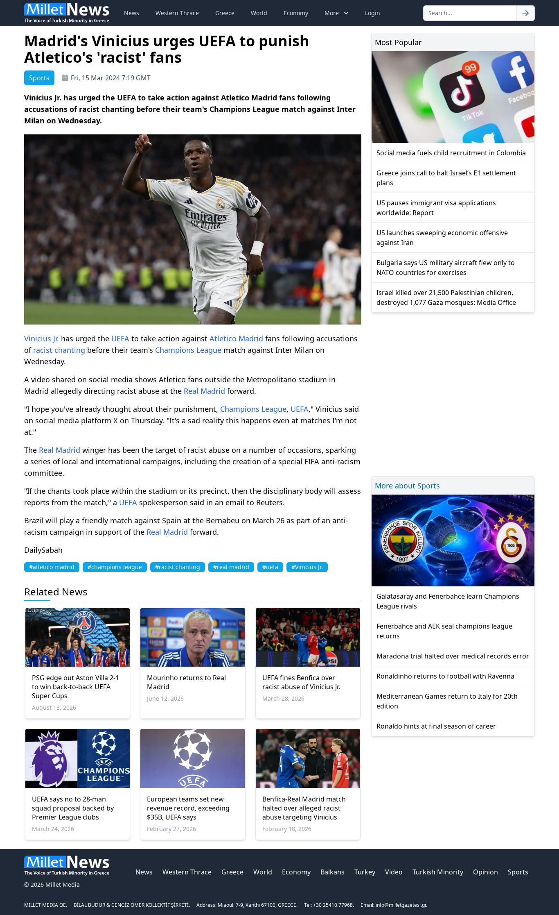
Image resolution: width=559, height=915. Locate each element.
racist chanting (59, 350)
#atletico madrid (51, 567)
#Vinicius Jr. (307, 567)
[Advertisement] (453, 393)
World (259, 13)
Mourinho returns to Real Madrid (186, 682)
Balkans (332, 871)
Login (372, 13)
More (332, 13)
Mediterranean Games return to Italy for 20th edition (447, 701)
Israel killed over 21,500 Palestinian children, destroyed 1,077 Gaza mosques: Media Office (446, 297)
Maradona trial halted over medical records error (452, 656)
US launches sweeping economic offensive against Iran (442, 237)
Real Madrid (204, 391)
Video (394, 871)
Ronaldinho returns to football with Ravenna (445, 676)
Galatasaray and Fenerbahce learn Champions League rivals (447, 601)
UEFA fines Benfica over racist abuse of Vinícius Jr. (301, 682)
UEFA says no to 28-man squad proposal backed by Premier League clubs (73, 808)
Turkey (364, 871)
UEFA (120, 338)
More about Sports (407, 485)
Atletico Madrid (236, 338)
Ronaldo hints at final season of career (436, 726)
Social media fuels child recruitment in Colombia (451, 152)
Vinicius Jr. (41, 338)
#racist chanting (177, 567)
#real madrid (231, 567)
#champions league (115, 567)
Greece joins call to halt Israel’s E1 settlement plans (446, 177)
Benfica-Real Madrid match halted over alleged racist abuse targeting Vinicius (304, 808)
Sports (518, 871)
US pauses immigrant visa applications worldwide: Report (436, 207)
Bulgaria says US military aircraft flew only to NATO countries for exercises (445, 267)
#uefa (270, 567)
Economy (296, 13)
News (131, 13)
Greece (224, 13)
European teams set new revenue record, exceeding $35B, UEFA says (188, 808)
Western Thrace (177, 13)
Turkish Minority (437, 871)
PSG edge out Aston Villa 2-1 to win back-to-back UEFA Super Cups (75, 686)
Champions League (188, 350)
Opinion (485, 871)
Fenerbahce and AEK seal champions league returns (444, 631)
